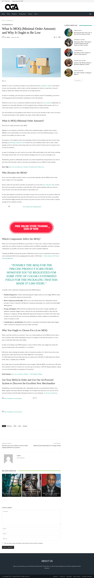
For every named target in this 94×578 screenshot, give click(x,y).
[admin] (3, 37)
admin (8, 37)
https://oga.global (20, 457)
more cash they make (48, 184)
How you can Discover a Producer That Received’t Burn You (26, 167)
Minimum (9, 426)
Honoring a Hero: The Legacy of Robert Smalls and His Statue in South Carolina (31, 493)
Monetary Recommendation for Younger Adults (47, 445)
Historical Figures (31, 489)
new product (47, 102)
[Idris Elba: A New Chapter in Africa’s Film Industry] (51, 485)
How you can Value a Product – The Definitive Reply (26, 374)
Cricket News (11, 491)
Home (3, 20)
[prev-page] (3, 500)
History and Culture (80, 60)
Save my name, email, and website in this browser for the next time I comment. (23, 543)
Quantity (25, 426)
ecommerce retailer (45, 85)
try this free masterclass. (51, 393)
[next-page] (6, 500)
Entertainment (51, 491)
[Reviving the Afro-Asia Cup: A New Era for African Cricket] (11, 485)
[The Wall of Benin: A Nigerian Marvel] (68, 73)
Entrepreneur (9, 20)
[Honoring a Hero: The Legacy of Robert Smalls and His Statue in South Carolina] (31, 485)
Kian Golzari (48, 256)
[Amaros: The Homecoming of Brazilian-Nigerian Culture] (68, 63)
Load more (77, 80)
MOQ (15, 426)
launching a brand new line (17, 142)
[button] (90, 14)
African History (78, 70)
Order (19, 426)
